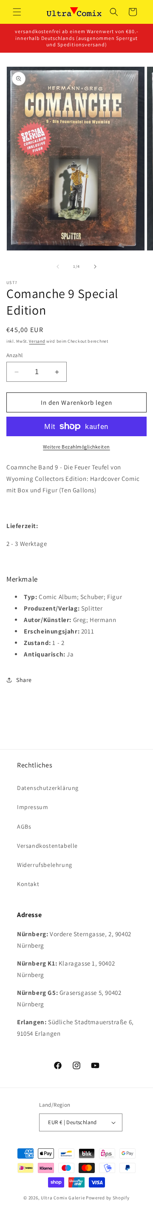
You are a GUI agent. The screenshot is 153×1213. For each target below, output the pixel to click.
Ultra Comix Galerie (63, 1198)
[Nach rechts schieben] (95, 266)
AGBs (24, 826)
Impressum (32, 807)
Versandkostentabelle (47, 845)
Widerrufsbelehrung (44, 865)
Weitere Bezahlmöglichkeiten (76, 446)
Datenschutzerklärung (48, 788)
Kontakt (28, 884)
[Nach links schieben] (57, 266)
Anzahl (14, 355)
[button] (17, 12)
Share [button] (24, 680)
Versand (37, 341)
